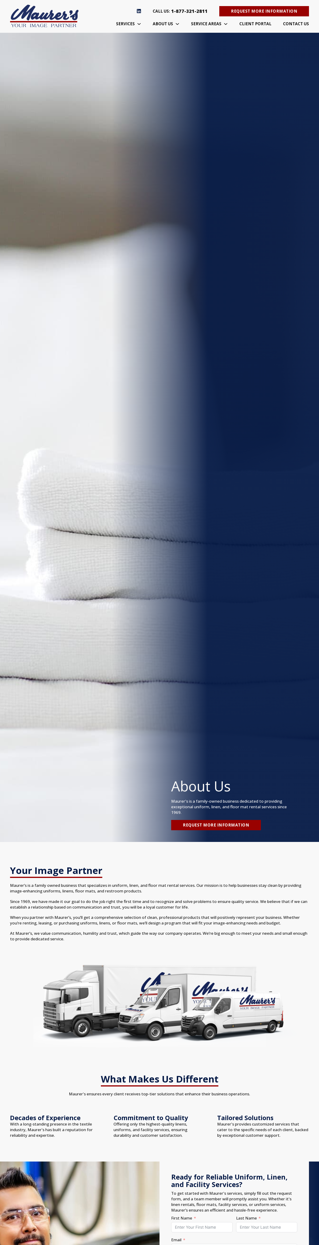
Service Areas (206, 23)
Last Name (246, 1218)
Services (125, 23)
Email (176, 1239)
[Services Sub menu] (139, 24)
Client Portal (255, 23)
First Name (181, 1218)
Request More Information (264, 11)
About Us (163, 23)
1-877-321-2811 (189, 11)
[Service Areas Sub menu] (226, 24)
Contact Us (296, 23)
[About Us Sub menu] (177, 24)
